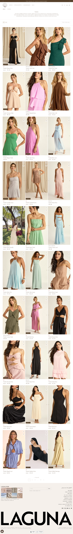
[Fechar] (47, 7)
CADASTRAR (46, 6)
